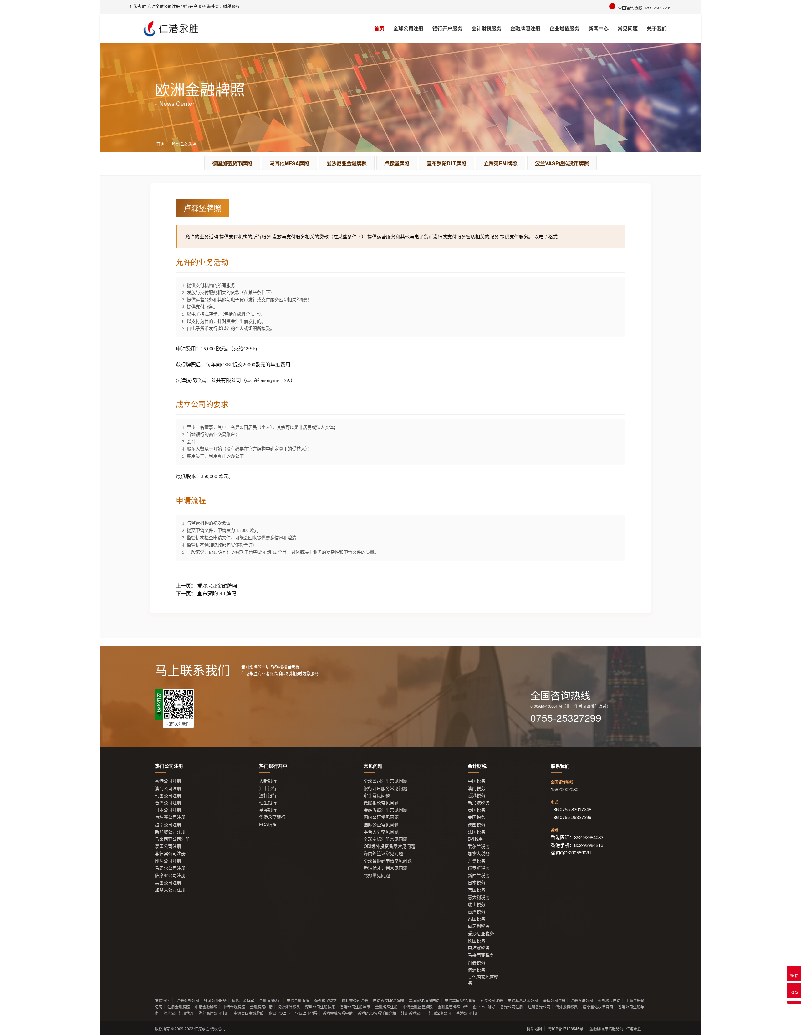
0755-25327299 (565, 717)
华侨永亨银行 (272, 817)
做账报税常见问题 (381, 803)
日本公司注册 (168, 810)
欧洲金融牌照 (184, 143)
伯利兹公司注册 (355, 1000)
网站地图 (534, 1028)
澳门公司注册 (168, 788)
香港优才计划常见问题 (385, 868)
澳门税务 (476, 788)
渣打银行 (268, 795)
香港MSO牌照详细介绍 (377, 1013)
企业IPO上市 (279, 1013)
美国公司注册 (168, 882)
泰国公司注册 (168, 846)
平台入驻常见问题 (381, 832)
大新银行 (268, 781)
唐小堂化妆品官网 (598, 1006)
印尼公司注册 (168, 861)
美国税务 (476, 817)
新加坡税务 (479, 803)
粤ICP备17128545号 (565, 1028)
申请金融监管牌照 (418, 1006)
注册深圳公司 (440, 1013)
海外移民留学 (325, 1000)
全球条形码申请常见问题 (388, 861)
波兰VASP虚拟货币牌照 (562, 163)
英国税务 (476, 810)
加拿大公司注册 (170, 890)
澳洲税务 (476, 970)
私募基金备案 (243, 1000)
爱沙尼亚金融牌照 (347, 163)
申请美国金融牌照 (249, 1013)
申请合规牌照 (233, 1006)
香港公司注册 (168, 781)
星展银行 (268, 810)
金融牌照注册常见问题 (385, 810)
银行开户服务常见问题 (385, 788)
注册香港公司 (581, 1000)
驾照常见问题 (377, 875)
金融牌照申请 (261, 1006)
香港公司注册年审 (355, 1006)
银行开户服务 (447, 28)
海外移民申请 (609, 1000)
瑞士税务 (476, 904)
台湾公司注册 (168, 803)
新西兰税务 (479, 875)
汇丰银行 (268, 788)
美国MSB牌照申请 (424, 1000)
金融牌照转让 (270, 1000)
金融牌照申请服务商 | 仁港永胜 (615, 1028)
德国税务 (476, 825)
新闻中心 (599, 28)
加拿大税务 (479, 853)
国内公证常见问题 (381, 817)
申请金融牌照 (298, 1000)
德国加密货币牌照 (232, 163)
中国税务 (476, 781)
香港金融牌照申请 (338, 1013)
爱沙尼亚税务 (481, 933)
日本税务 (476, 882)
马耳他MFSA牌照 (289, 163)
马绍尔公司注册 (170, 868)
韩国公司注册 (168, 795)
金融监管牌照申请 (453, 1006)
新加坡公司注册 (170, 832)
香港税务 (476, 795)
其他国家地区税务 (483, 980)
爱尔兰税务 (479, 846)
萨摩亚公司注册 (170, 875)
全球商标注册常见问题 (385, 839)
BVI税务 (475, 839)
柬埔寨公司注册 (170, 817)
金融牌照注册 (525, 28)
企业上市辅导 (484, 1006)
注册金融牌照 (178, 1006)
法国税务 (476, 832)
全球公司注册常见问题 (385, 781)
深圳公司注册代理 (179, 1013)
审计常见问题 (377, 795)
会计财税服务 (487, 28)
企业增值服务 (564, 28)
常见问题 (628, 28)
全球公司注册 (408, 28)
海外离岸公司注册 (214, 1013)
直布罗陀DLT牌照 (446, 163)
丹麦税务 (476, 963)
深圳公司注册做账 (320, 1006)
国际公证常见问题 (381, 825)
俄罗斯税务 (479, 868)
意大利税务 (479, 897)
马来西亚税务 (481, 955)
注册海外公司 (187, 1000)
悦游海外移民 (289, 1006)
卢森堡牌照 (396, 163)
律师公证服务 (215, 1000)
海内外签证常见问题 (383, 853)
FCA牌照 (268, 825)
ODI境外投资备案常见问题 (389, 846)
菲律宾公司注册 (170, 853)
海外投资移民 (566, 1006)
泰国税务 (476, 919)
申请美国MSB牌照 (460, 1000)
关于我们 (657, 28)
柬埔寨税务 (479, 948)
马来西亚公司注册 (172, 839)
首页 (379, 28)
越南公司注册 (168, 825)
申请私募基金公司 (523, 1000)
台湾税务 (476, 912)
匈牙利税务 (479, 926)
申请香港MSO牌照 (388, 1000)
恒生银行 (268, 803)
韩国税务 (476, 890)
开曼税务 (476, 861)
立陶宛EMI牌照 (501, 163)
